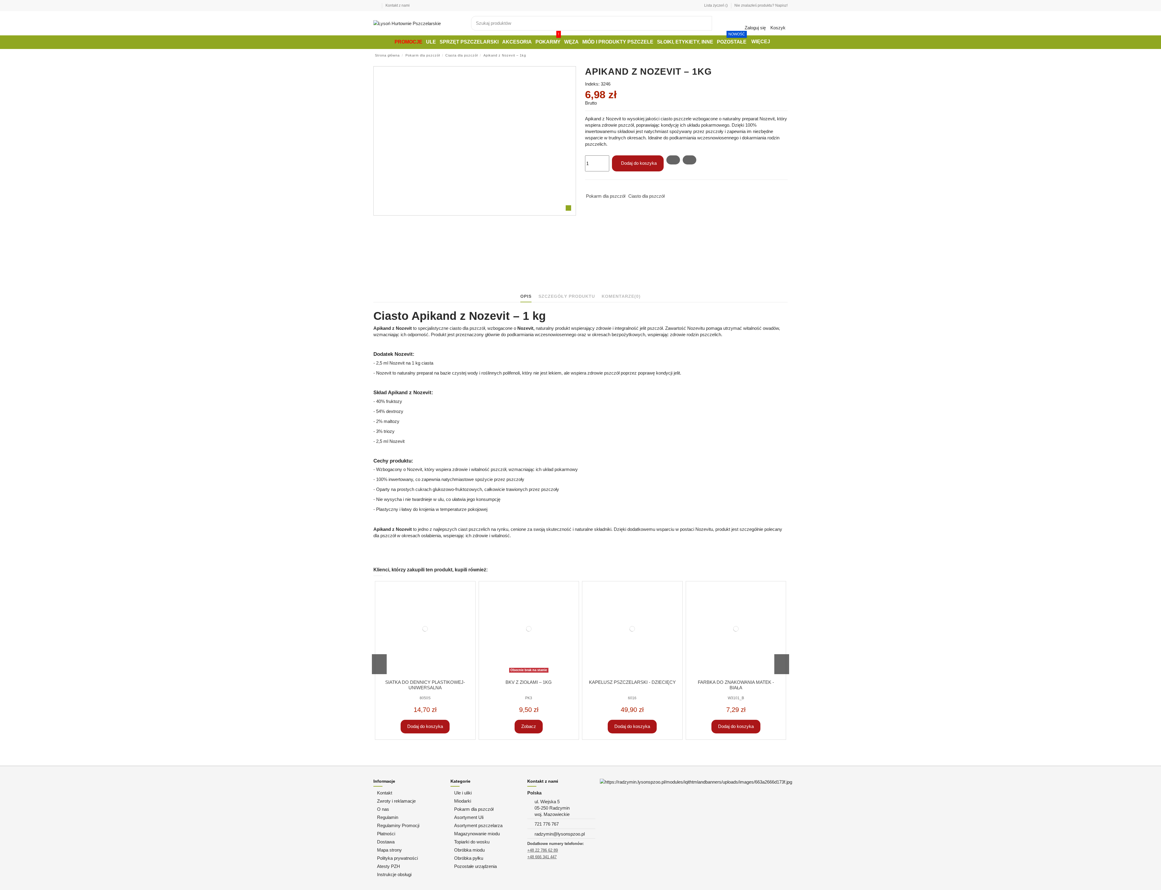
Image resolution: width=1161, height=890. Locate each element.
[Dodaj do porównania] (689, 159)
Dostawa (386, 841)
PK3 (528, 698)
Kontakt (384, 792)
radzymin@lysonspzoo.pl (560, 833)
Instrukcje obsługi (394, 874)
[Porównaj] (471, 596)
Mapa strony (389, 850)
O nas (383, 809)
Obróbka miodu (469, 850)
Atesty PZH (388, 866)
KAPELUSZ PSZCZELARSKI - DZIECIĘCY (632, 682)
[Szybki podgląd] (471, 602)
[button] (760, 42)
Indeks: (592, 83)
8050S (425, 698)
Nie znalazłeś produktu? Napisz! (761, 5)
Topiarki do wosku (471, 841)
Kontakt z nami (397, 5)
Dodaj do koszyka (639, 163)
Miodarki (462, 801)
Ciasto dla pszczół (646, 196)
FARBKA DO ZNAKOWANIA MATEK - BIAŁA (736, 685)
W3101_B (736, 698)
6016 (632, 698)
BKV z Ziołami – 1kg (529, 682)
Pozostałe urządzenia (475, 866)
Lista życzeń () (716, 5)
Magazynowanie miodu (477, 833)
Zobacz (528, 726)
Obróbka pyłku (468, 858)
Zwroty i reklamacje (396, 801)
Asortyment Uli (468, 817)
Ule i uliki (463, 792)
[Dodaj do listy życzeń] (673, 159)
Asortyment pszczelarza (478, 825)
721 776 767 (547, 824)
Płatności (386, 833)
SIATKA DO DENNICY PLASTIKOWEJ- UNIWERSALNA (425, 685)
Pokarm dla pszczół (605, 196)
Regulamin (387, 817)
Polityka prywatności (397, 858)
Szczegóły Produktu (566, 296)
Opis (526, 296)
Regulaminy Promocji (398, 825)
